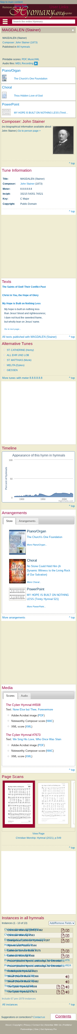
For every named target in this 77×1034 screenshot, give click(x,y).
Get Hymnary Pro (48, 1029)
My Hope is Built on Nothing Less (21, 303)
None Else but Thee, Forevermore (33, 709)
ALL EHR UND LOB (18, 355)
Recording (27, 63)
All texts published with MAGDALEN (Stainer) (29, 336)
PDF (24, 59)
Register (67, 13)
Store (9, 521)
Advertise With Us (53, 1025)
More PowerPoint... (36, 606)
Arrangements (27, 521)
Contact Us (37, 1025)
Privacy (27, 1025)
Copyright (17, 1025)
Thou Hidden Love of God (28, 95)
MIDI (18, 63)
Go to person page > (29, 130)
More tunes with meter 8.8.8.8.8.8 (22, 377)
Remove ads (9, 7)
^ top (72, 163)
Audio (24, 695)
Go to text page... (12, 329)
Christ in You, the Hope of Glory (20, 295)
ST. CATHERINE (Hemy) (20, 350)
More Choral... (34, 582)
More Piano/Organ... (37, 544)
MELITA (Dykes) (15, 365)
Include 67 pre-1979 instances (19, 998)
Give (36, 1029)
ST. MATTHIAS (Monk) (19, 360)
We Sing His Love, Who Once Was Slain (37, 739)
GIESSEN (12, 370)
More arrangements (13, 617)
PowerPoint (10, 104)
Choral (7, 87)
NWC (50, 721)
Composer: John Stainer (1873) (20, 42)
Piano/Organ (11, 70)
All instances (10, 1004)
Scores (10, 695)
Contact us (39, 1017)
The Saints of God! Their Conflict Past (24, 286)
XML (28, 726)
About (8, 1025)
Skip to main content (11, 2)
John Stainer (27, 183)
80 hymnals (23, 46)
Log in (54, 13)
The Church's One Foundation (30, 78)
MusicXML (33, 59)
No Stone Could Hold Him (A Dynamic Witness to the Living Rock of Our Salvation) (48, 570)
